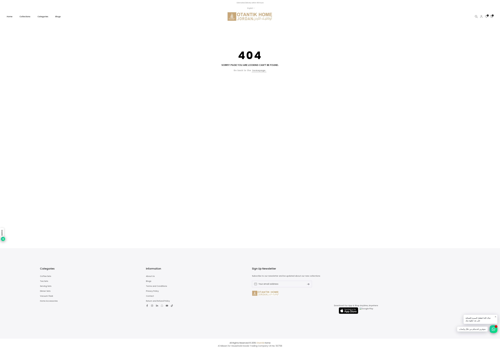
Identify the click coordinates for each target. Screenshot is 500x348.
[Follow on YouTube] (167, 305)
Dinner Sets (45, 291)
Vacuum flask (46, 296)
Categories (43, 16)
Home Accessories (49, 301)
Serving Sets (45, 286)
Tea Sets (44, 281)
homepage (259, 70)
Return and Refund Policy (158, 301)
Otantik (260, 342)
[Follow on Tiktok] (172, 305)
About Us (150, 276)
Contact (150, 296)
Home (9, 16)
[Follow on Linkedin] (157, 305)
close (5, 3)
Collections (25, 16)
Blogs (58, 16)
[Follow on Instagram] (152, 305)
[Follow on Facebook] (147, 305)
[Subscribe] (307, 284)
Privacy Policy (152, 291)
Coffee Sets (45, 276)
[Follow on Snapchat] (162, 305)
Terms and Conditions (156, 286)
